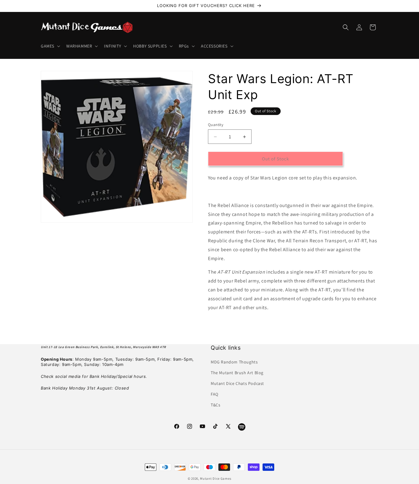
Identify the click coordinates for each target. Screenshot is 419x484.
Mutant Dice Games (215, 478)
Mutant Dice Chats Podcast (237, 383)
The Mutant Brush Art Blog (237, 372)
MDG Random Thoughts (234, 362)
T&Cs (215, 405)
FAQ (214, 394)
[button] (50, 46)
